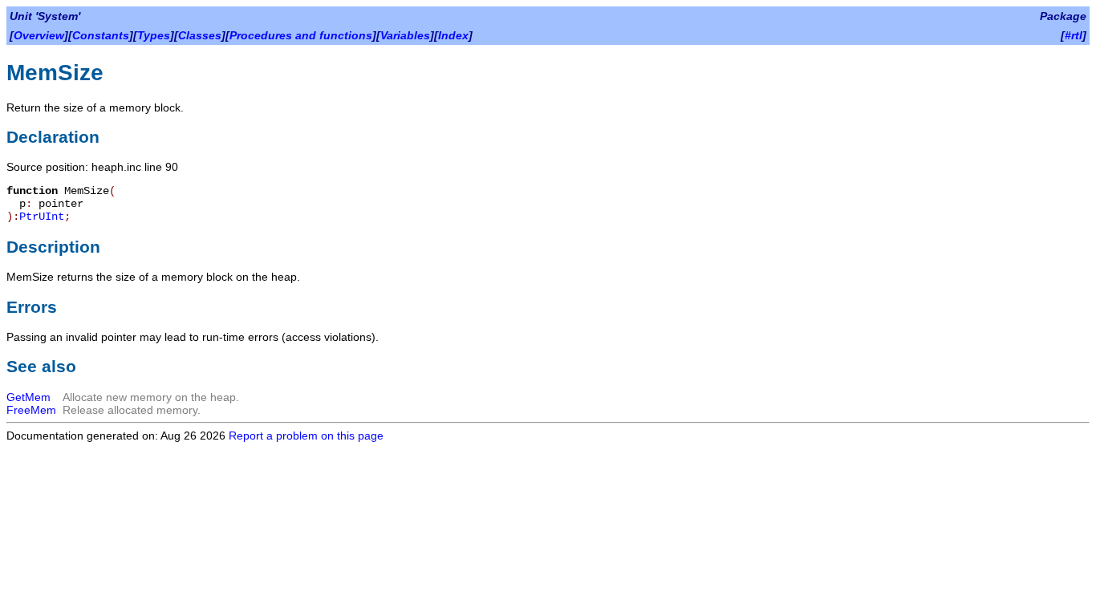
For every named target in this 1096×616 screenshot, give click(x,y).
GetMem (28, 397)
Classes (199, 35)
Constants (100, 35)
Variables (405, 35)
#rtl (1073, 35)
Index (453, 35)
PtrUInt (41, 216)
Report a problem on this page (306, 435)
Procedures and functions (300, 35)
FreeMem (31, 409)
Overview (39, 35)
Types (153, 35)
